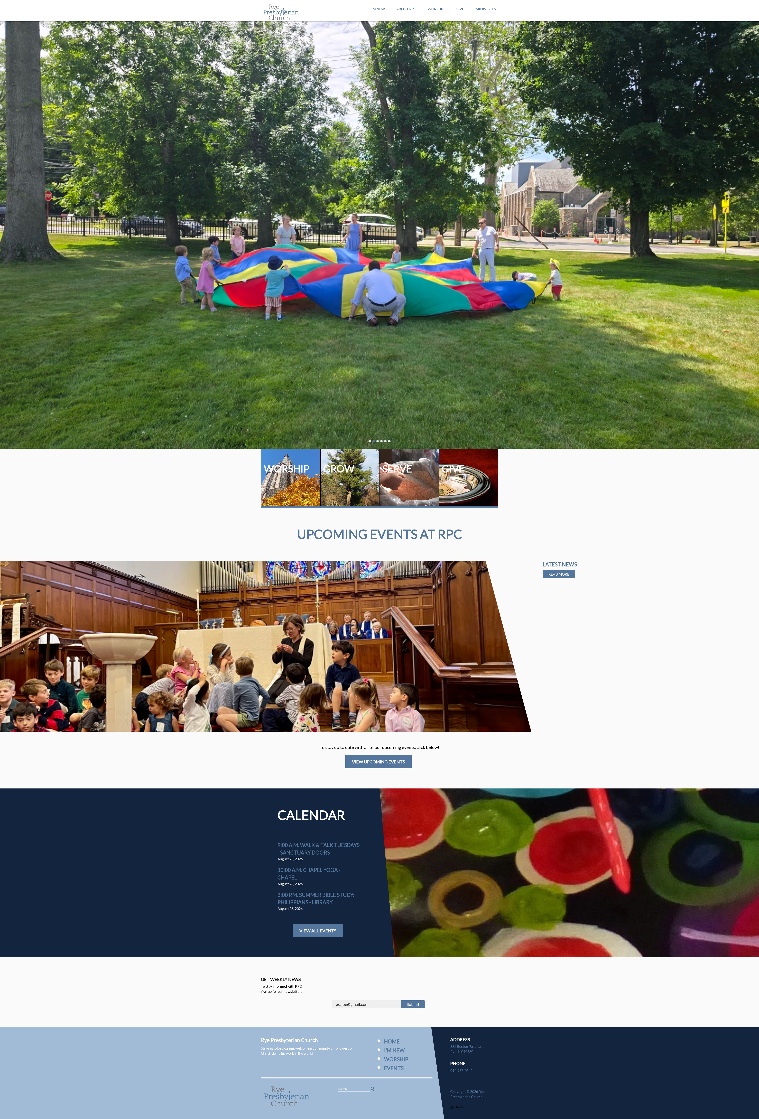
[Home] (286, 1096)
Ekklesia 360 (458, 1108)
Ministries (486, 9)
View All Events (317, 930)
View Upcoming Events (378, 761)
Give (460, 9)
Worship (436, 9)
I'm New (377, 9)
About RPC (406, 9)
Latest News (560, 564)
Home (392, 1041)
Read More (558, 574)
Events (394, 1068)
